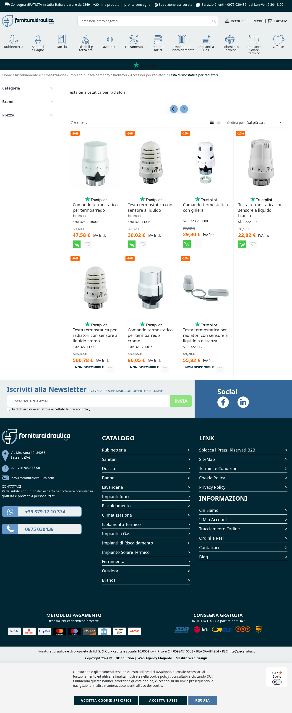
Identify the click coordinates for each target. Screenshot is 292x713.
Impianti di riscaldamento (90, 75)
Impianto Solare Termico (126, 552)
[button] (88, 244)
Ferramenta (113, 561)
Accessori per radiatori (148, 75)
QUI (210, 676)
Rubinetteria (114, 450)
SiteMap (207, 459)
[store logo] (38, 21)
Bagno (108, 478)
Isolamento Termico (121, 524)
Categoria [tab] (11, 88)
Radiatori (120, 75)
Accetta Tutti (163, 700)
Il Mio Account (213, 519)
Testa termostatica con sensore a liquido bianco (150, 210)
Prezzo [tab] (8, 115)
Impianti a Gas (116, 533)
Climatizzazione (117, 515)
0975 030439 (236, 4)
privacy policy (80, 409)
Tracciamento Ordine (219, 528)
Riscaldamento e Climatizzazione (41, 75)
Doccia (108, 468)
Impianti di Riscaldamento (127, 543)
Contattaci (209, 547)
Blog (203, 557)
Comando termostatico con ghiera (205, 207)
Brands (109, 580)
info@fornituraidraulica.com (32, 478)
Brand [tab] (7, 101)
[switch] (277, 682)
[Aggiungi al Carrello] (77, 244)
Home (7, 75)
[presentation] (174, 109)
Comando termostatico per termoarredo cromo (150, 335)
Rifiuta (202, 700)
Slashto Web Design (191, 658)
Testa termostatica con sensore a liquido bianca (260, 210)
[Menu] (284, 670)
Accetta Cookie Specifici (106, 700)
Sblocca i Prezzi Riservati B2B (227, 450)
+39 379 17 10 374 (45, 511)
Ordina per (235, 122)
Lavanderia (112, 487)
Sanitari (109, 459)
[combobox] (147, 21)
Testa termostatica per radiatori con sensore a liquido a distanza (205, 335)
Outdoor (110, 570)
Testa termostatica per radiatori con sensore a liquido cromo (95, 335)
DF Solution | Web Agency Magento (144, 658)
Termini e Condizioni (219, 468)
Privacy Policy (212, 487)
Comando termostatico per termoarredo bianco (95, 210)
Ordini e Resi (211, 538)
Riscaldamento (116, 505)
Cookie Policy (212, 478)
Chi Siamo (209, 510)
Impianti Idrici (115, 496)
